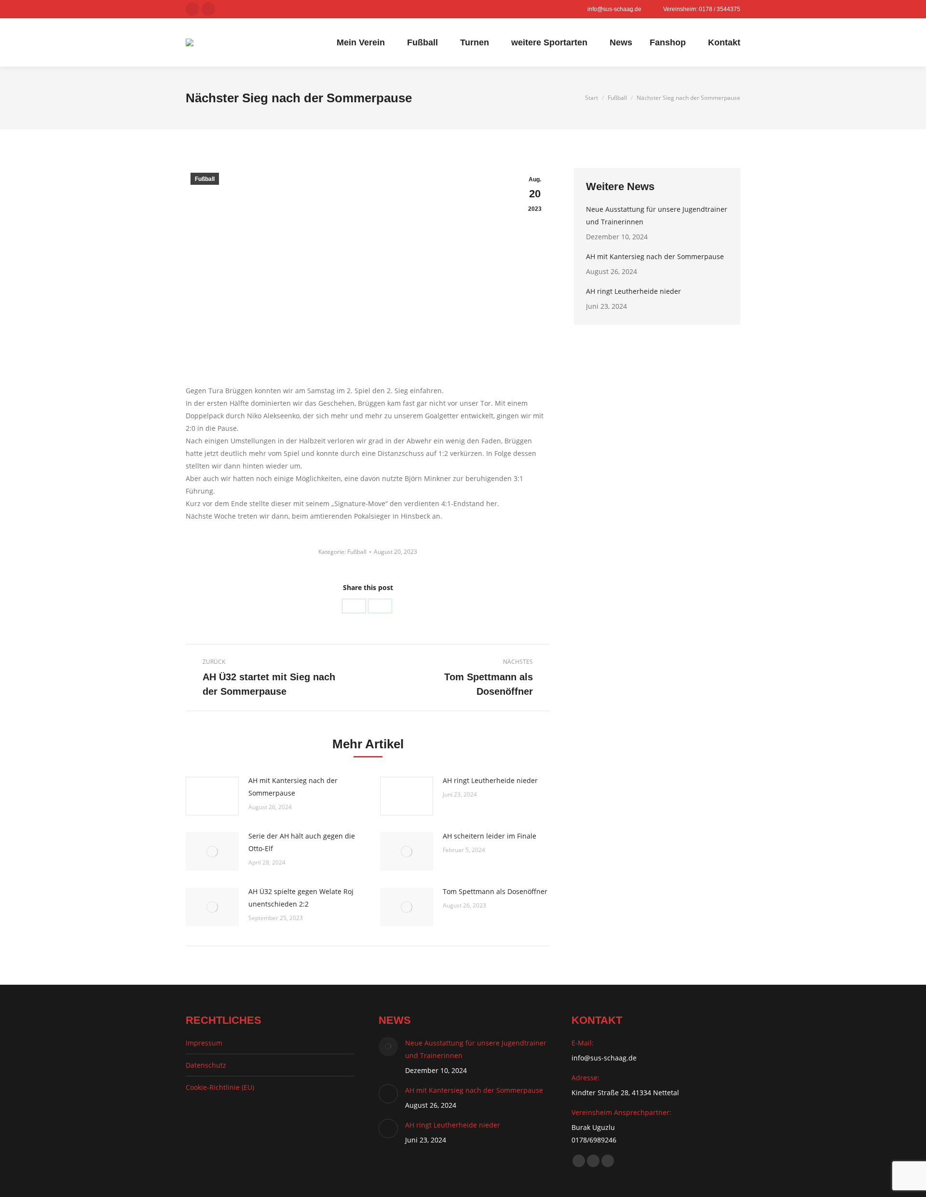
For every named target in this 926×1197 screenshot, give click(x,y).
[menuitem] (363, 42)
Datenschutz (206, 1065)
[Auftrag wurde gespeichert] (212, 796)
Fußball (205, 179)
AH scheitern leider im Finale (489, 835)
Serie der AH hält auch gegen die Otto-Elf (301, 842)
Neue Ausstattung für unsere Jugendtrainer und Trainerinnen (656, 215)
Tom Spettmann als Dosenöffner (495, 891)
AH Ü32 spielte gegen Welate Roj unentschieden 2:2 (301, 897)
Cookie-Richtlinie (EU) (220, 1087)
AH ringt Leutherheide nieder (490, 780)
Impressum (204, 1042)
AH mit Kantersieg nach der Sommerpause (293, 787)
